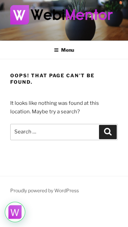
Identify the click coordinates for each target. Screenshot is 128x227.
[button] (15, 212)
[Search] (108, 132)
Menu (67, 50)
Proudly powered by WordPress (44, 190)
